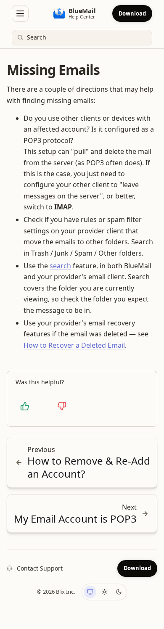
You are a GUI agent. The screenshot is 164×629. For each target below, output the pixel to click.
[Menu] (20, 13)
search (60, 265)
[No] (62, 406)
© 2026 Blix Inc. (56, 591)
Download (132, 13)
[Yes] (25, 406)
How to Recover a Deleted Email (74, 345)
